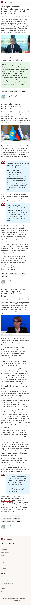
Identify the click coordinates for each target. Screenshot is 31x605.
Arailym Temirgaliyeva (13, 96)
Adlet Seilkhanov (11, 281)
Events (24, 273)
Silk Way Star (17, 369)
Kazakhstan (4, 552)
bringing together (18, 260)
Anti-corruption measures (7, 583)
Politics (3, 555)
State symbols (5, 580)
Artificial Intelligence (6, 518)
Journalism (4, 276)
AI (22, 516)
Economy (3, 558)
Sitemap (3, 592)
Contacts (3, 595)
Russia (24, 91)
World (2, 565)
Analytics (3, 562)
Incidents (3, 568)
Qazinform (10, 496)
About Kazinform (5, 577)
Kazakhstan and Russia (15, 91)
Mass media (4, 91)
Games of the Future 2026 (8, 521)
